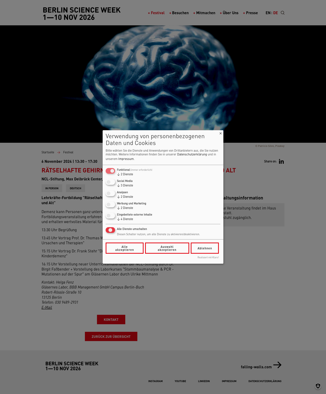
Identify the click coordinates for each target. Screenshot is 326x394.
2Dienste (125, 174)
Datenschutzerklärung (192, 154)
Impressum (126, 159)
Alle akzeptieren (124, 248)
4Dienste (125, 219)
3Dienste (125, 185)
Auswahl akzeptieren (167, 248)
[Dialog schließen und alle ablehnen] (220, 132)
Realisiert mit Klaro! (208, 257)
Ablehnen (205, 248)
